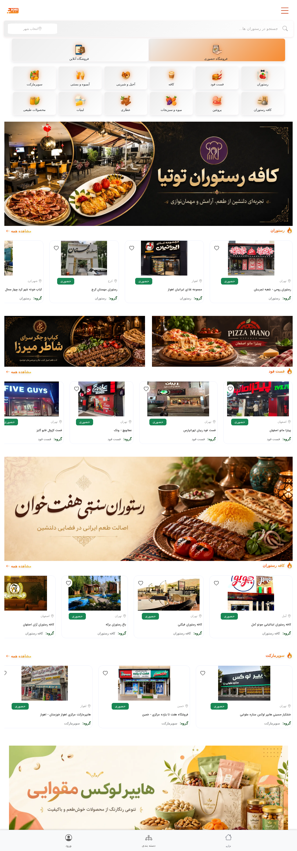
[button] (284, 11)
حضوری (229, 281)
